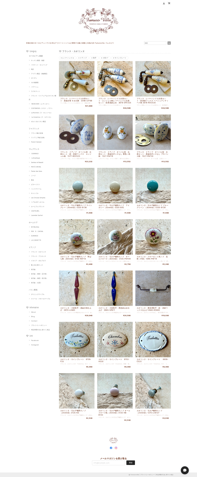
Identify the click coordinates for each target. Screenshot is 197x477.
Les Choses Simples (38, 198)
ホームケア (33, 222)
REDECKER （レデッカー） (40, 104)
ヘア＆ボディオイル (37, 202)
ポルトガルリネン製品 (38, 121)
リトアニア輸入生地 (37, 137)
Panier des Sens (36, 171)
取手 (94, 58)
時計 (32, 69)
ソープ (33, 176)
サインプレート (120, 58)
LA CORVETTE (36, 240)
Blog (33, 316)
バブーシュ (34, 87)
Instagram (35, 345)
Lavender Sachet (37, 215)
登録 (130, 462)
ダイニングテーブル (37, 294)
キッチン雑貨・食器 (37, 60)
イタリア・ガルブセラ (38, 261)
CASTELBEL (35, 211)
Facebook (35, 340)
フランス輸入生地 (37, 133)
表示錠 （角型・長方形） (39, 278)
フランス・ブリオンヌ (38, 256)
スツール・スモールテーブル (40, 299)
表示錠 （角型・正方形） (39, 274)
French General (36, 142)
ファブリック (34, 129)
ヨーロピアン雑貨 (36, 56)
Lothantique (35, 158)
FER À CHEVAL (36, 167)
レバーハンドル (68, 58)
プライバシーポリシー (39, 325)
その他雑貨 (34, 82)
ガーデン (34, 78)
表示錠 (33, 269)
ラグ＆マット (35, 91)
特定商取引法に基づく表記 (40, 330)
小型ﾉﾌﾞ (105, 58)
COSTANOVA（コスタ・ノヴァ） (42, 108)
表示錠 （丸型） (36, 283)
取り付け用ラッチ (37, 265)
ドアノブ (32, 247)
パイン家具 (33, 290)
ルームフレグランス (37, 206)
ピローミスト (35, 184)
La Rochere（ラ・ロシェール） (41, 113)
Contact (34, 321)
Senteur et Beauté (37, 162)
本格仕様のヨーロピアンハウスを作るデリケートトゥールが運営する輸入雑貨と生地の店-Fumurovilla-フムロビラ (70, 43)
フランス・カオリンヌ (38, 252)
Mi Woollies (35, 227)
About (33, 312)
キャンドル (34, 193)
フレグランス (34, 149)
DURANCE (35, 154)
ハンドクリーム (36, 189)
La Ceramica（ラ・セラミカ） (41, 117)
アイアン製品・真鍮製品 (39, 74)
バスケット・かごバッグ (39, 65)
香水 (32, 180)
